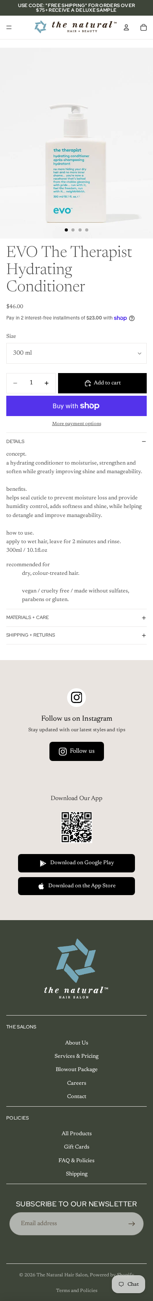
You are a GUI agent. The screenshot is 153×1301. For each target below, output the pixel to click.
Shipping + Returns (30, 635)
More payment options (76, 424)
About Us (76, 1043)
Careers (76, 1083)
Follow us (82, 751)
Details (15, 441)
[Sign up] (132, 1224)
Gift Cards (76, 1147)
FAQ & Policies (76, 1161)
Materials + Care (27, 617)
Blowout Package (77, 1070)
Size (11, 336)
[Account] (126, 27)
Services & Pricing (76, 1056)
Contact (76, 1097)
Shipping (76, 1174)
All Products (77, 1134)
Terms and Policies (76, 1290)
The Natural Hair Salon (61, 1275)
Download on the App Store (82, 886)
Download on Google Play (82, 863)
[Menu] (9, 27)
